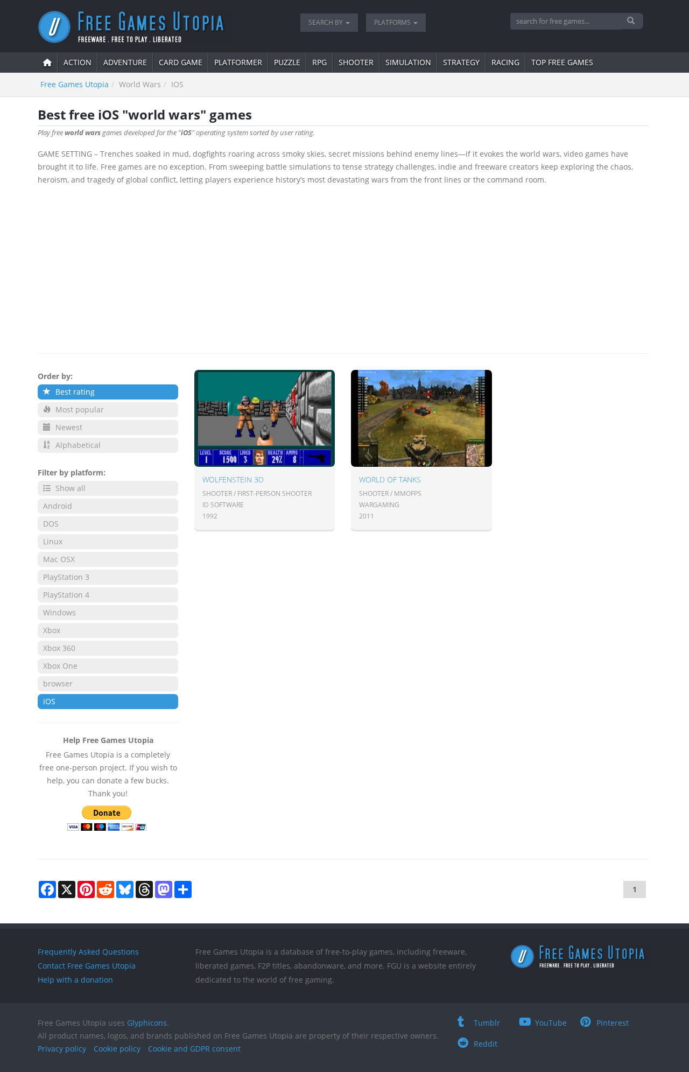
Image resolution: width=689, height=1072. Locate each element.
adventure (125, 62)
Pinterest (612, 1023)
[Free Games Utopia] (161, 27)
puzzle (287, 62)
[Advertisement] (343, 267)
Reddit (485, 1044)
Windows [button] (59, 612)
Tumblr (487, 1023)
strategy (461, 62)
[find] (632, 21)
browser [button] (58, 683)
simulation (408, 62)
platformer (238, 62)
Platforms (393, 22)
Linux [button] (52, 541)
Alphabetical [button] (77, 445)
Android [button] (57, 506)
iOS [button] (49, 701)
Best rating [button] (74, 392)
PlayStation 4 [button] (66, 595)
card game (180, 62)
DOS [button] (51, 524)
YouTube (551, 1023)
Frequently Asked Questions (88, 952)
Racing (505, 62)
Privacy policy (62, 1048)
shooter (356, 62)
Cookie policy (117, 1048)
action (78, 62)
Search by (326, 22)
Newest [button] (67, 427)
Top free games (562, 62)
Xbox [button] (51, 630)
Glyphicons (147, 1023)
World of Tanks (390, 479)
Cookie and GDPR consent (194, 1048)
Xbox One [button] (60, 666)
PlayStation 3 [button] (66, 577)
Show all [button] (69, 488)
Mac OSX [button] (59, 559)
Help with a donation (75, 980)
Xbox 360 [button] (59, 648)
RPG (319, 62)
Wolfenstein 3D (233, 479)
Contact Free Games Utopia (87, 966)
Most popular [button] (78, 409)
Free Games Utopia (74, 84)
